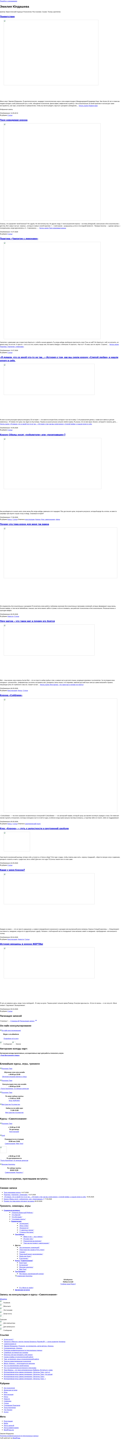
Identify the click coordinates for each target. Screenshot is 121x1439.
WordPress (16, 1438)
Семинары (7, 1401)
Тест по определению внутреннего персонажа (20, 1368)
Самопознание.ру (10, 1344)
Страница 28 (14, 1021)
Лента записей (9, 1425)
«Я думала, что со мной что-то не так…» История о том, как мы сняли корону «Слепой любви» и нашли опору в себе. (45, 1197)
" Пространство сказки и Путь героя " (32, 1250)
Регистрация (8, 1421)
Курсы (9, 519)
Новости (10, 616)
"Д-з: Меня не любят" (26, 1288)
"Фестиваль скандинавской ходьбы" (31, 1274)
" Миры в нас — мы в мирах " (33, 1236)
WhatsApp (3, 1299)
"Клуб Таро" (23, 1263)
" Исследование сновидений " (29, 1247)
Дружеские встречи (10, 1390)
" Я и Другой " (16, 1215)
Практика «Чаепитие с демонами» (19, 238)
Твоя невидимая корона (13, 119)
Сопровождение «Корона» (13, 1348)
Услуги (6, 1412)
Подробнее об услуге (11, 1038)
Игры (5, 1392)
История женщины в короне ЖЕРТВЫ (21, 943)
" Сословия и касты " (18, 1219)
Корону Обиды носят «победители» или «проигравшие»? (33, 434)
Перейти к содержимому (8, 1)
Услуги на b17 (8, 1339)
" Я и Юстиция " (16, 1217)
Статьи (9, 115)
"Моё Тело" (23, 1269)
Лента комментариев (11, 1428)
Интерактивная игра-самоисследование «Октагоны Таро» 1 (25, 1379)
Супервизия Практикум (12, 1405)
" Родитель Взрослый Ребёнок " (22, 1212)
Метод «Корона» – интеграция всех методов (19, 1363)
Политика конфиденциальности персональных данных (23, 1350)
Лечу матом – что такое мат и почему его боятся (27, 621)
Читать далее (88, 106)
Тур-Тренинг (8, 1410)
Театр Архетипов (10, 1407)
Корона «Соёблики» (11, 695)
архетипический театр (33, 824)
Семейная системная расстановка (16, 1352)
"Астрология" (23, 1265)
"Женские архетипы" (26, 1267)
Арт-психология (9, 1388)
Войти (6, 1423)
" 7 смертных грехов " (26, 1230)
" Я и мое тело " (28, 1239)
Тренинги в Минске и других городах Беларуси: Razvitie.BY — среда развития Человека (34, 1341)
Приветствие (7, 16)
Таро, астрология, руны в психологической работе (21, 1359)
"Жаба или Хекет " (25, 1256)
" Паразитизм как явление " (32, 1241)
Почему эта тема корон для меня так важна (24, 524)
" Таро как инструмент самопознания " (36, 1243)
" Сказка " (22, 1252)
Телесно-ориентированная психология (17, 1361)
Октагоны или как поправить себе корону (18, 1355)
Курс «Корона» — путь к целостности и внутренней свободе (34, 828)
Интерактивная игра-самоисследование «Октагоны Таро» (24, 1376)
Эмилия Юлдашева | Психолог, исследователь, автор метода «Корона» (29, 1346)
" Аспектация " (24, 1223)
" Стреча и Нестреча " (26, 1232)
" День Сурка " (24, 1226)
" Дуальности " (24, 1228)
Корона (37, 519)
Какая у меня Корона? (12, 869)
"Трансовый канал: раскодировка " (31, 1254)
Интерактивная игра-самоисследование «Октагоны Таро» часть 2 (27, 1372)
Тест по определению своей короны (16, 1365)
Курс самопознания (48, 519)
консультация (30, 519)
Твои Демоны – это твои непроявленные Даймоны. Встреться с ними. (28, 1370)
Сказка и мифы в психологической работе (18, 1357)
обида (58, 519)
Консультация (12, 690)
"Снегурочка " (24, 1258)
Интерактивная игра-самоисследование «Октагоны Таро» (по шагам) (28, 1374)
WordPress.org (9, 1430)
